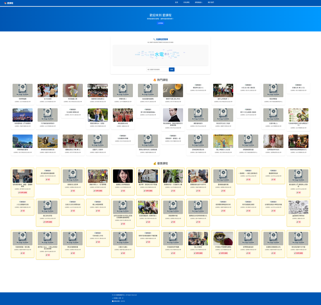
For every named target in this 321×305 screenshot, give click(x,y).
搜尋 (171, 69)
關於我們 (211, 2)
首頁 (176, 2)
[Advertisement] (50, 273)
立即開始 (160, 23)
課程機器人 (198, 2)
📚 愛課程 (8, 3)
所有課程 (186, 2)
